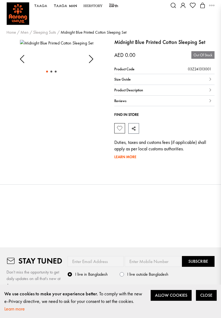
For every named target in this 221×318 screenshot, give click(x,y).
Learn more (14, 309)
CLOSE (206, 295)
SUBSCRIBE (198, 261)
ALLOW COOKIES (171, 295)
